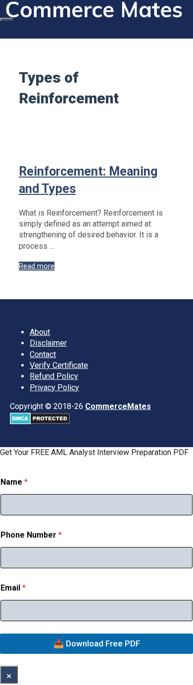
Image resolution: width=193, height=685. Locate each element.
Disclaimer (48, 343)
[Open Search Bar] (5, 29)
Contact (43, 354)
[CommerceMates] (94, 15)
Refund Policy (54, 376)
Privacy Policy (54, 387)
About (40, 332)
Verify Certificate (59, 365)
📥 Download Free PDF (96, 643)
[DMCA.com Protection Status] (40, 421)
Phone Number (31, 535)
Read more (36, 266)
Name (14, 482)
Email (13, 588)
